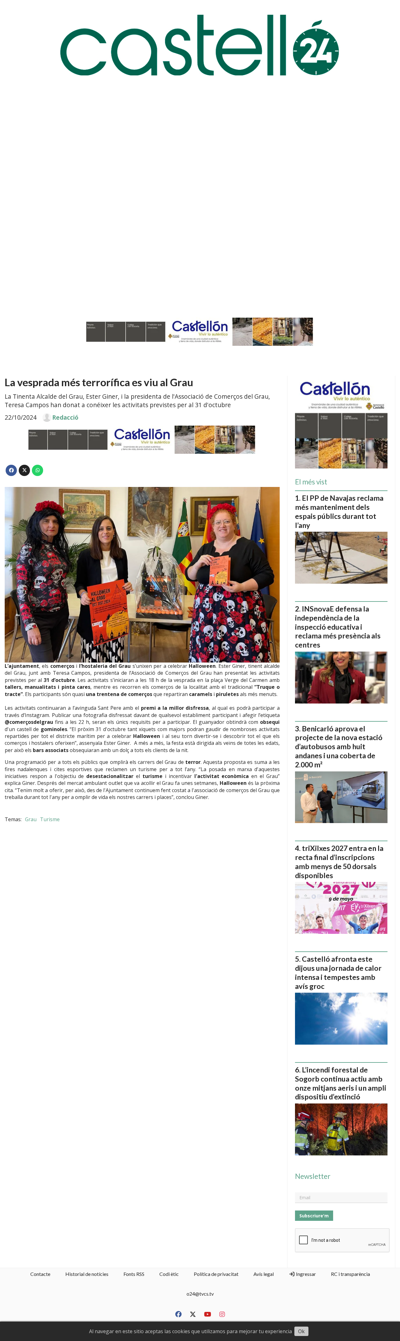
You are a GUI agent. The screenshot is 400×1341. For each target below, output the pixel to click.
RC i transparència (350, 1274)
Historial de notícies (86, 1274)
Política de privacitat (216, 1274)
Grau (31, 819)
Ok (301, 1331)
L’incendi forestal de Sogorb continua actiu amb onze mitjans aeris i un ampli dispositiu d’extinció (340, 1083)
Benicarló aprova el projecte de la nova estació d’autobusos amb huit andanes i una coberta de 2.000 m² (338, 746)
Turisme (50, 819)
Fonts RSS (133, 1274)
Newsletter (312, 1176)
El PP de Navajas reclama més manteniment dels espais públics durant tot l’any (339, 511)
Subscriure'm (314, 1216)
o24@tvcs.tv (200, 1294)
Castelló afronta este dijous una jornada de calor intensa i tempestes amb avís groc (338, 972)
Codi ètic (169, 1274)
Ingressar (305, 1274)
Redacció (65, 417)
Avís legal (263, 1274)
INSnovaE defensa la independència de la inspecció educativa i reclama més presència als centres (338, 626)
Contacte (40, 1274)
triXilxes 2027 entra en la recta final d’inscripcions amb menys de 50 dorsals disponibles (339, 861)
